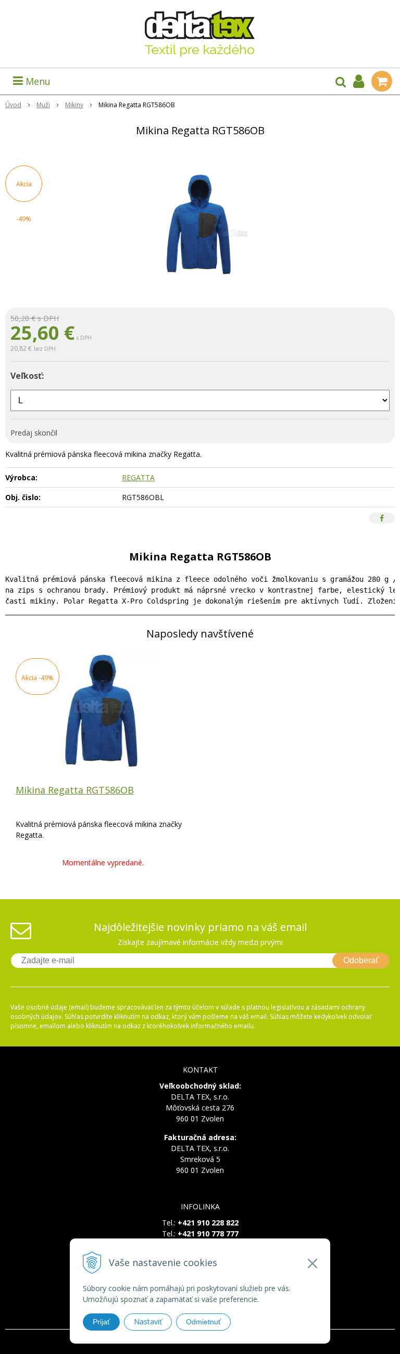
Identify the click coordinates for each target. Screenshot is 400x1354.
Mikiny (74, 104)
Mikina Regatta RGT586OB (75, 790)
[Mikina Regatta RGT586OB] (200, 224)
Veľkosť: (27, 375)
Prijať (101, 1322)
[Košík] (381, 81)
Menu (37, 81)
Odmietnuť (203, 1322)
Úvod (13, 104)
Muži (43, 104)
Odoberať (361, 960)
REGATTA (138, 477)
